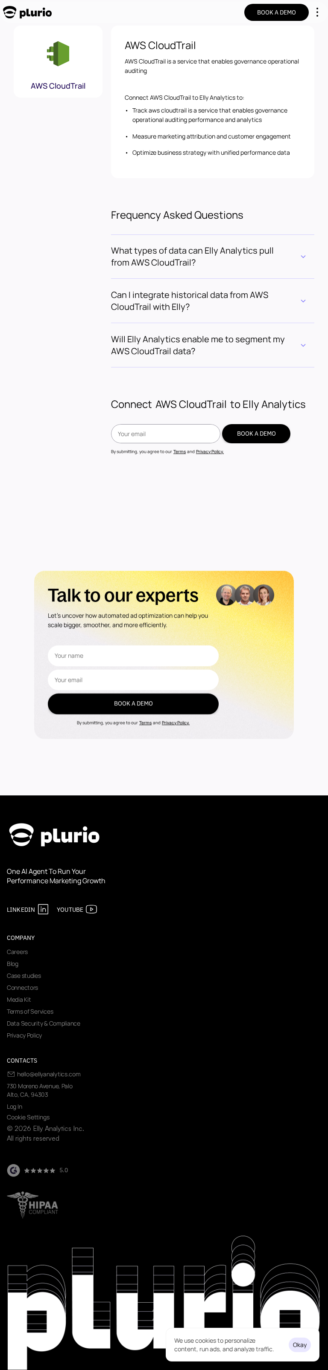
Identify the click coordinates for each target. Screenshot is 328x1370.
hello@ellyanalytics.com (49, 1074)
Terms (179, 451)
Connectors (22, 987)
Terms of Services (30, 1011)
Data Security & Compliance (43, 1023)
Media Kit (19, 999)
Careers (17, 952)
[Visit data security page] (32, 1205)
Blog (12, 964)
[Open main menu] (317, 12)
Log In (14, 1106)
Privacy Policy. (210, 451)
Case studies (24, 975)
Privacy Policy (24, 1035)
